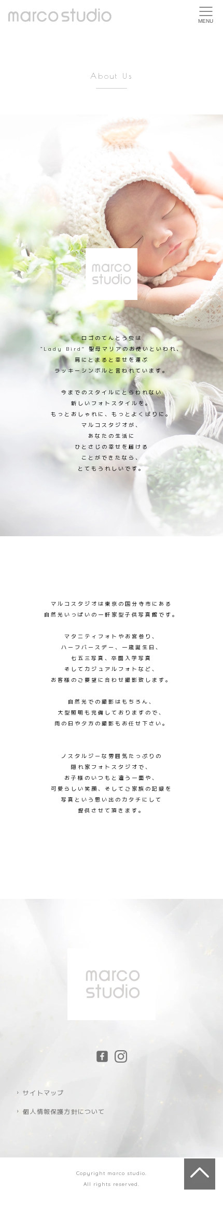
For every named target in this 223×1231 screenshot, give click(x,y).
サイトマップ (43, 1093)
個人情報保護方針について (64, 1111)
